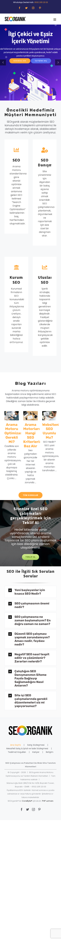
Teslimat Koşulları (17, 752)
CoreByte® (27, 800)
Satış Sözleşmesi (35, 744)
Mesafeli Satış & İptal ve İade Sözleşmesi (27, 748)
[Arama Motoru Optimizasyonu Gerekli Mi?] (11, 415)
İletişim (49, 752)
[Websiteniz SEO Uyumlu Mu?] (49, 415)
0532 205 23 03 (41, 2)
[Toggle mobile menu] (55, 19)
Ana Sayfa (15, 744)
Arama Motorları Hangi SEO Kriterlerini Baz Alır (33, 435)
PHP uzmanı (47, 800)
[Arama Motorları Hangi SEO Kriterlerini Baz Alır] (30, 415)
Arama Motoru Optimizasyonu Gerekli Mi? (17, 433)
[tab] (30, 592)
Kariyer (35, 752)
